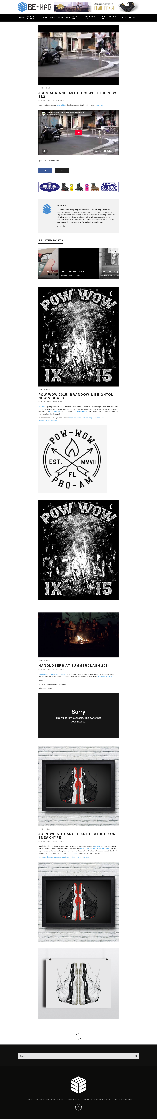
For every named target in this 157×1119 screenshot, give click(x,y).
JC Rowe (97, 846)
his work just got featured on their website (95, 848)
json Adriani (43, 161)
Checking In (73, 853)
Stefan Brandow (55, 411)
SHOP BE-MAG (90, 17)
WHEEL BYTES (31, 17)
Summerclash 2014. (105, 676)
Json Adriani (61, 105)
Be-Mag (41, 100)
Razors (52, 161)
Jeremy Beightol (82, 411)
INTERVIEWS (63, 17)
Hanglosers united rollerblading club (51, 674)
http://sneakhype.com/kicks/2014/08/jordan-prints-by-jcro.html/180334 (64, 857)
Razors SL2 (99, 105)
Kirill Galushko (74, 1102)
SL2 (58, 161)
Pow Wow (41, 407)
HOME (22, 17)
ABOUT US (76, 17)
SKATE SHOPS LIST (108, 17)
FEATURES (49, 17)
